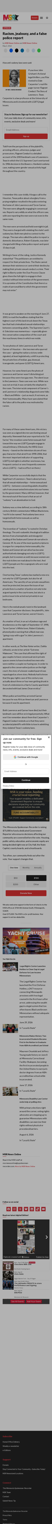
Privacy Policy (8, 786)
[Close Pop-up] (49, 737)
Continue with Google (28, 757)
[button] (26, 762)
